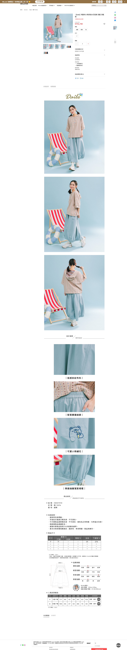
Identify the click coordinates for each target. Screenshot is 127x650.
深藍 (82, 29)
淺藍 (77, 29)
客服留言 (71, 647)
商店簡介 (51, 647)
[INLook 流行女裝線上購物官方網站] (25, 3)
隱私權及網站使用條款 (53, 649)
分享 (78, 78)
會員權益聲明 (72, 649)
